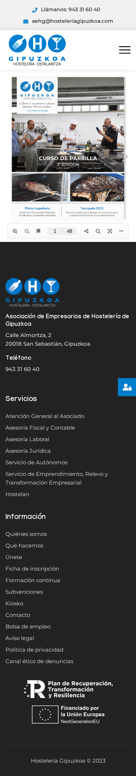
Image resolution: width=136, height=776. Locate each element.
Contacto (17, 614)
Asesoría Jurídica (28, 450)
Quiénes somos (26, 533)
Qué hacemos (24, 545)
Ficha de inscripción (32, 568)
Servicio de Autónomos (36, 462)
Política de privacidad (34, 649)
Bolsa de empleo (27, 626)
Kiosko (14, 603)
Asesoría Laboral (27, 439)
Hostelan (17, 494)
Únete (13, 557)
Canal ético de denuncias (39, 661)
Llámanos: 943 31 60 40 (70, 9)
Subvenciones (24, 591)
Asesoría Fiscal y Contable (40, 427)
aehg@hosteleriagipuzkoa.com (72, 21)
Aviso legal (19, 638)
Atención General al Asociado (44, 416)
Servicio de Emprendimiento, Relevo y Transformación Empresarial (56, 478)
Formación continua (32, 580)
